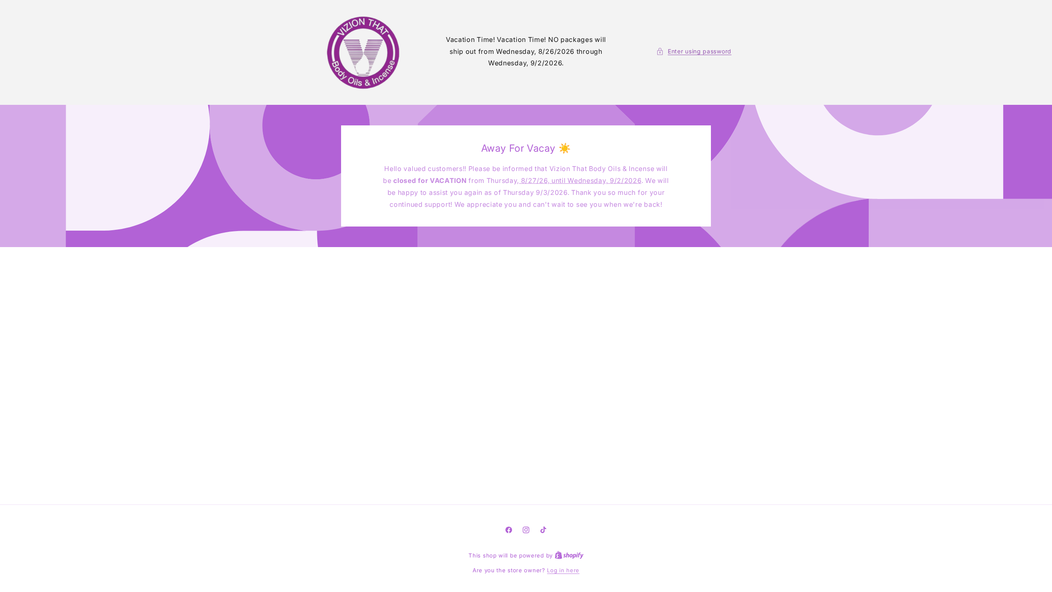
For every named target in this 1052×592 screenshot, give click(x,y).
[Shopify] (569, 555)
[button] (693, 51)
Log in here (563, 570)
